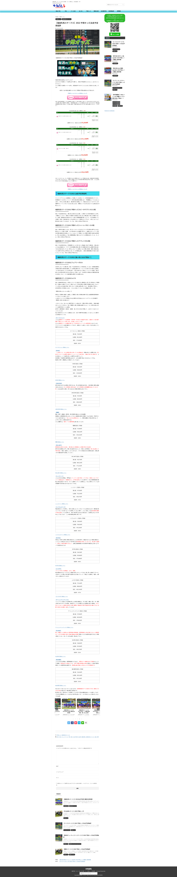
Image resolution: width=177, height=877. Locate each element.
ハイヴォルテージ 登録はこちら (62, 534)
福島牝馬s (83, 736)
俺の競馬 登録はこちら (60, 685)
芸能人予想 (58, 11)
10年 (58, 736)
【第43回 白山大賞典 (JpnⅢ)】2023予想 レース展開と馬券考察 (118, 70)
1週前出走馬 (96, 11)
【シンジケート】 (59, 476)
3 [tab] (77, 719)
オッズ (63, 736)
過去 (96, 736)
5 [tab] (81, 719)
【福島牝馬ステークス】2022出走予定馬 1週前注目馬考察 (77, 799)
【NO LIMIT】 (58, 445)
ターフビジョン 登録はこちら (62, 347)
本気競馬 (88, 869)
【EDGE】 (57, 350)
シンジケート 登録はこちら (61, 503)
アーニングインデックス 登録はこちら (64, 627)
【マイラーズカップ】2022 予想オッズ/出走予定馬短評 (72, 861)
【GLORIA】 (58, 630)
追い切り (81, 11)
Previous (56, 709)
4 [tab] (79, 719)
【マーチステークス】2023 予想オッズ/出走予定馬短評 (77, 823)
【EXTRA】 (58, 538)
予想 (66, 11)
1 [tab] (73, 719)
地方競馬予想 (103, 11)
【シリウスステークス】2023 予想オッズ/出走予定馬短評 (118, 43)
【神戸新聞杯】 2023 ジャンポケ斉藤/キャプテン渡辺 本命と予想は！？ (118, 96)
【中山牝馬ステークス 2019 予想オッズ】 (73, 811)
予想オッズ (88, 11)
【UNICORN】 (58, 383)
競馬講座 (119, 11)
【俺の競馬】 (58, 659)
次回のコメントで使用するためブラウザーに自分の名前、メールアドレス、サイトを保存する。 (76, 784)
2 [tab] (75, 719)
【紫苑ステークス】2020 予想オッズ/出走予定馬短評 (76, 849)
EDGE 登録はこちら (60, 380)
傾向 (72, 736)
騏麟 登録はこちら (59, 442)
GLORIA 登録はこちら (60, 656)
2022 (60, 736)
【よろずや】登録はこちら (61, 596)
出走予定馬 (75, 736)
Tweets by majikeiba (109, 110)
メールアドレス (60, 771)
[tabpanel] (62, 708)
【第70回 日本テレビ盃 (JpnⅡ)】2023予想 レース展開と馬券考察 (118, 57)
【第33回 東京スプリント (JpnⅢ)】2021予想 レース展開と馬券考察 (75, 859)
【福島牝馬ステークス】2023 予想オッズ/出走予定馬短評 (92, 711)
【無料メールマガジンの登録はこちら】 (77, 93)
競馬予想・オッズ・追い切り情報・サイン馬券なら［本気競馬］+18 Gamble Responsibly (88, 871)
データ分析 (73, 11)
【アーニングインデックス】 (62, 599)
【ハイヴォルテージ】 (60, 507)
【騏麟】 (57, 412)
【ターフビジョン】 (60, 317)
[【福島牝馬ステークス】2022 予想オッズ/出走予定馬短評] (79, 722)
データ (66, 736)
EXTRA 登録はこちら (60, 565)
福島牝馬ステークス (66, 735)
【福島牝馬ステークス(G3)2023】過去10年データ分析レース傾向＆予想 (77, 711)
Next (98, 709)
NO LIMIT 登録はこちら (60, 472)
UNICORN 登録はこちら (61, 409)
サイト (57, 777)
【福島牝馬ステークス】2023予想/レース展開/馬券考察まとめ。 (62, 711)
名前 (57, 766)
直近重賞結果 (111, 11)
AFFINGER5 (100, 875)
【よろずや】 (58, 568)
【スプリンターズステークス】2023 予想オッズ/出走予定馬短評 (118, 82)
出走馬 (79, 736)
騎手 (98, 736)
